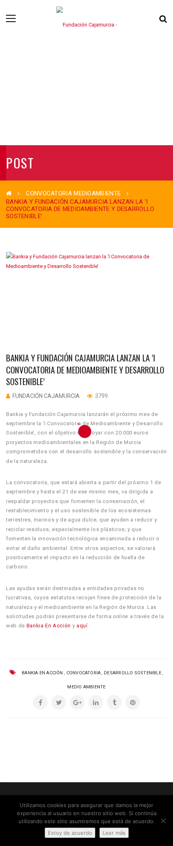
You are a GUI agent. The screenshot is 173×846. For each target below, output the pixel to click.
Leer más (114, 833)
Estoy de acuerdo (70, 833)
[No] (163, 821)
